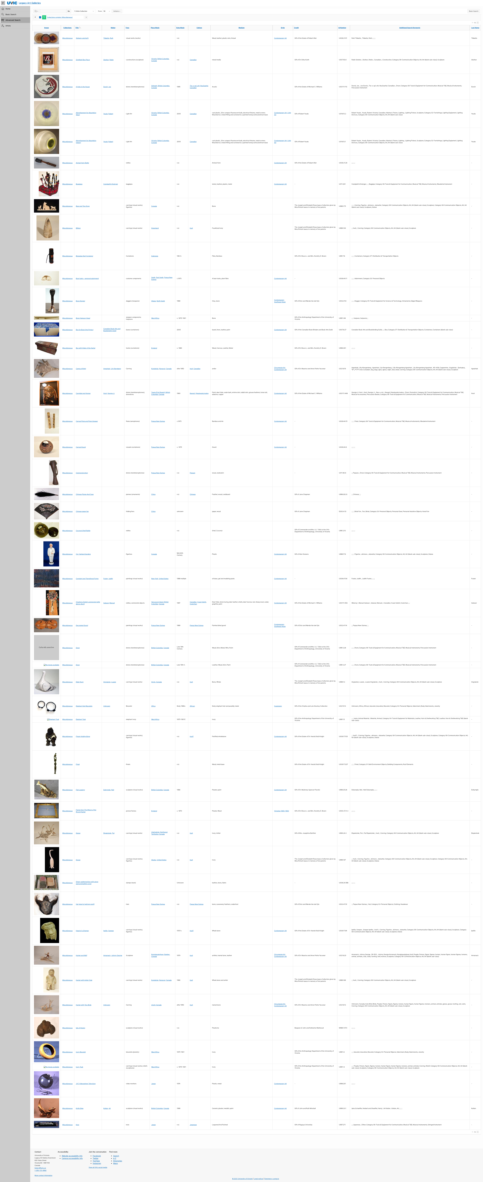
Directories (117, 1161)
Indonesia (154, 256)
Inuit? (192, 736)
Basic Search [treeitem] (11, 14)
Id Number (342, 28)
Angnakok (107, 682)
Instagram (97, 1163)
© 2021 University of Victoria (242, 1179)
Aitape (153, 301)
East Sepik (160, 277)
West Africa (155, 318)
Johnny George (116, 955)
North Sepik (161, 301)
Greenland (155, 228)
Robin (112, 60)
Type (127, 28)
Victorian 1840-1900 (281, 811)
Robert (110, 114)
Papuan (192, 473)
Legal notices (258, 1179)
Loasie (113, 682)
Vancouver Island (157, 602)
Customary (278, 706)
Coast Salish (201, 602)
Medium (242, 28)
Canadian (193, 60)
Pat (113, 833)
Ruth (111, 38)
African (192, 706)
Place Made (155, 28)
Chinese (193, 494)
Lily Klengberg (116, 369)
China (153, 494)
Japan (153, 1084)
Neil (112, 790)
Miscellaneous (67, 38)
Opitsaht (154, 86)
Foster (105, 579)
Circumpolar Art (279, 368)
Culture (199, 28)
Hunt (105, 393)
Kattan (105, 1108)
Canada (154, 61)
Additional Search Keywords (409, 28)
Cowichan (193, 604)
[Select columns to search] (36, 11)
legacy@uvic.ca (40, 1168)
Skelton (106, 60)
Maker (113, 28)
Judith (110, 579)
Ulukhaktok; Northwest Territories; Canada (159, 833)
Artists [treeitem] (8, 26)
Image (46, 28)
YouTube (96, 1161)
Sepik (153, 277)
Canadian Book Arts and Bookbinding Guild (111, 330)
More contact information (43, 1175)
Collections (67, 28)
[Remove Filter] (86, 17)
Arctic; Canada (156, 682)
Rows (100, 11)
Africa (153, 706)
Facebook (97, 1156)
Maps (115, 1163)
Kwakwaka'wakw (202, 393)
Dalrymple (107, 790)
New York (154, 579)
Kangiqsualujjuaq (157, 954)
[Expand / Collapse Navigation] (3, 3)
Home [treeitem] (8, 9)
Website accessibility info (72, 1156)
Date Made (180, 28)
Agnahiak (106, 369)
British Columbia (163, 59)
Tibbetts (106, 38)
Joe (109, 87)
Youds (105, 114)
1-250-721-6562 (40, 1170)
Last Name (475, 28)
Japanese (193, 1125)
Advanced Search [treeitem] (13, 20)
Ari (110, 1108)
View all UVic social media (98, 1167)
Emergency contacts (272, 1179)
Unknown (106, 706)
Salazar (106, 603)
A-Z (114, 1158)
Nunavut (162, 369)
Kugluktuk (154, 369)
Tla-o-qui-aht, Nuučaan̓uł (199, 86)
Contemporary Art (280, 38)
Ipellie (105, 931)
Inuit (191, 228)
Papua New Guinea (158, 421)
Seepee (111, 931)
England (154, 348)
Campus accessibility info (72, 1158)
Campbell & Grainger (110, 184)
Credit (296, 28)
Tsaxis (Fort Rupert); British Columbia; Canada (160, 393)
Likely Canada (156, 1005)
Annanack (107, 955)
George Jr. (111, 393)
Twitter (95, 1158)
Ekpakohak (107, 833)
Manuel (112, 603)
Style (283, 28)
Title (82, 28)
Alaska (153, 860)
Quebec (167, 954)
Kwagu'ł (192, 393)
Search (116, 1156)
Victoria (154, 59)
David (105, 87)
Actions (116, 11)
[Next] (478, 22)
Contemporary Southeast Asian (280, 301)
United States (163, 579)
